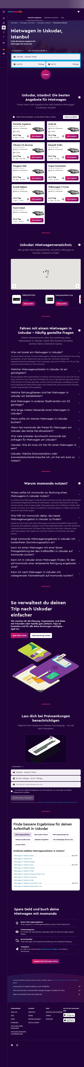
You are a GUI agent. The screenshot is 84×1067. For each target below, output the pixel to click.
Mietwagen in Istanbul (44, 22)
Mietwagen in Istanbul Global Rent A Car (28, 886)
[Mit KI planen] (4, 37)
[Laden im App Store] (69, 1020)
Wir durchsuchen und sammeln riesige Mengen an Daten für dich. (39, 990)
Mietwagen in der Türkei (27, 22)
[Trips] (4, 43)
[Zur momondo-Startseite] (15, 11)
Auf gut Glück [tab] (20, 844)
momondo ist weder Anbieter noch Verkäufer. (31, 986)
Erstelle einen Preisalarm (49, 949)
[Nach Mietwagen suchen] (4, 27)
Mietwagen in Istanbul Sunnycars (25, 877)
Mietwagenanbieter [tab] (22, 834)
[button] (3, 11)
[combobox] (18, 51)
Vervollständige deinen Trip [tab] (63, 839)
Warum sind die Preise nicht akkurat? (27, 994)
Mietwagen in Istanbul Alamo (24, 856)
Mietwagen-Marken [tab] (41, 834)
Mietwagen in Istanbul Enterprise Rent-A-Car (29, 874)
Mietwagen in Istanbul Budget (24, 862)
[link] (36, 136)
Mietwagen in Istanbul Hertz (23, 865)
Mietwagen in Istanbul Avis (23, 859)
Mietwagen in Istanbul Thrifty (24, 871)
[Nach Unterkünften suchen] (4, 23)
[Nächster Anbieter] (77, 286)
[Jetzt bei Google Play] (69, 1015)
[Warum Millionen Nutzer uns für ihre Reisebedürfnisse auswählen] (79, 483)
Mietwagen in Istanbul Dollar (24, 880)
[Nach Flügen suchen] (4, 18)
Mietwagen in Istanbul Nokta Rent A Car (28, 883)
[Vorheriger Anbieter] (14, 286)
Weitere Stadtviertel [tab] (22, 839)
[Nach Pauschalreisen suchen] (4, 32)
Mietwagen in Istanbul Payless (24, 868)
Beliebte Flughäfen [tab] (41, 839)
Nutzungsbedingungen (49, 802)
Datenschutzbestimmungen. (67, 802)
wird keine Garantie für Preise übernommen (65, 980)
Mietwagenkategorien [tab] (61, 834)
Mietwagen (14, 22)
